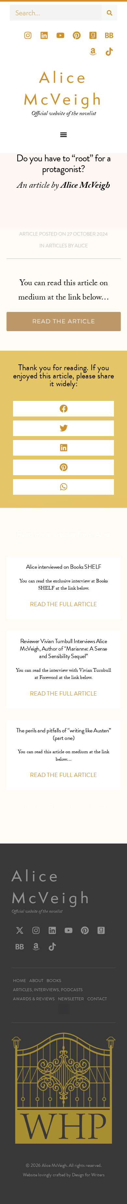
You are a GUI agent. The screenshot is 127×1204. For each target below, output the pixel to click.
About (36, 980)
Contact (97, 999)
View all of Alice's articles (64, 806)
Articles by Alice (67, 245)
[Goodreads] (93, 35)
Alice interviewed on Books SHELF (63, 566)
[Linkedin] (44, 35)
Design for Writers (88, 1174)
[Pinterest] (76, 35)
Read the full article (63, 604)
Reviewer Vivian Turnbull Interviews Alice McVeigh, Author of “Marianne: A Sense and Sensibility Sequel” (63, 649)
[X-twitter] (19, 930)
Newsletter (71, 999)
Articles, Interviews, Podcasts (48, 990)
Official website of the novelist (36, 912)
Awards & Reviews (34, 999)
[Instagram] (28, 35)
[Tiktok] (109, 51)
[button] (63, 134)
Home (19, 980)
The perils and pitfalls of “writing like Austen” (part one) (63, 734)
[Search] (109, 13)
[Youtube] (60, 35)
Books (54, 980)
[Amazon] (93, 51)
